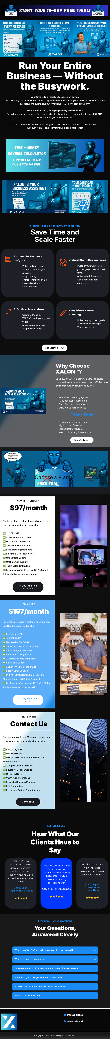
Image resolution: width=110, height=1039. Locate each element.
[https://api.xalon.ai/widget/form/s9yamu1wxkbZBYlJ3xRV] (55, 10)
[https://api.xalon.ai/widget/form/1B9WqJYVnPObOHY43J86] (55, 155)
